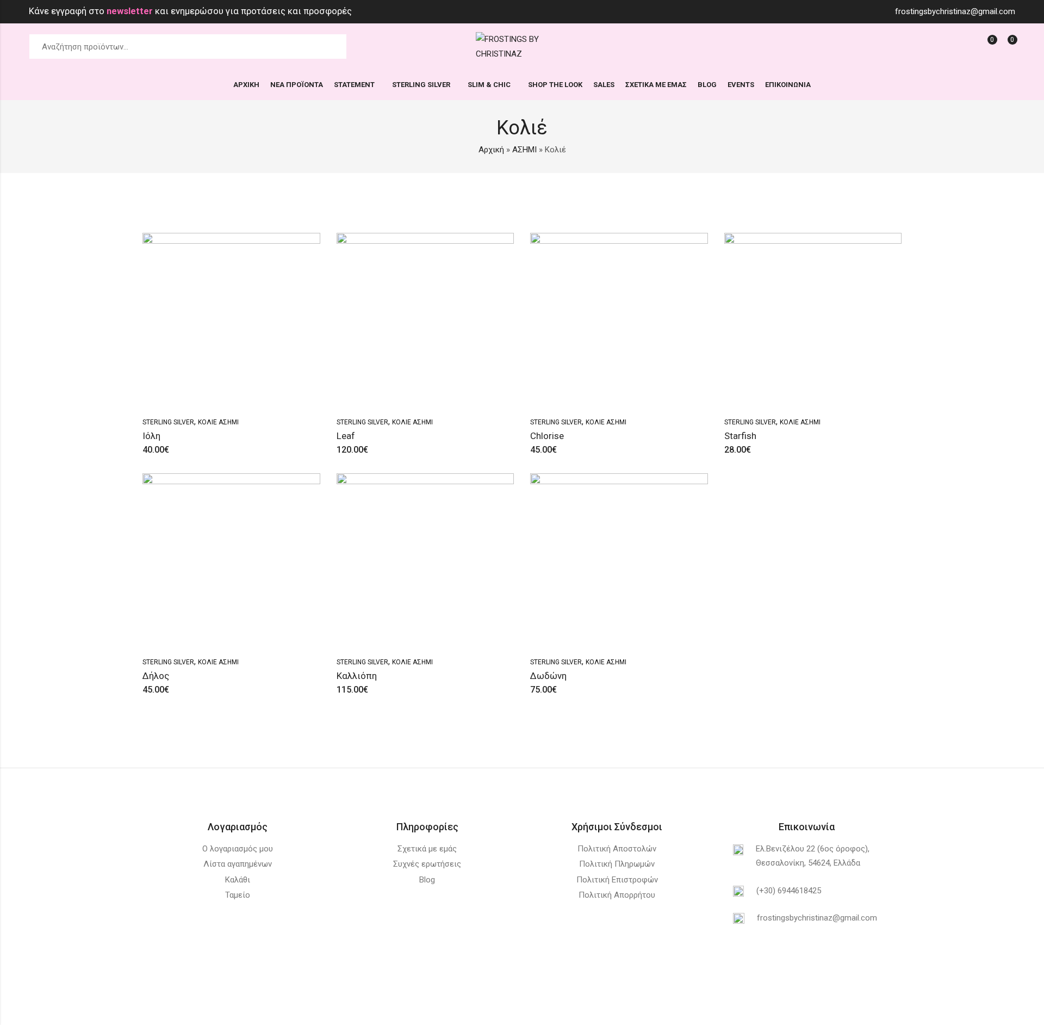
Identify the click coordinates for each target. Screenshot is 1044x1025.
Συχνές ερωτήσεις (427, 864)
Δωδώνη (548, 675)
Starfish (740, 435)
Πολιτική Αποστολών (616, 849)
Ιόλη (151, 435)
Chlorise (547, 435)
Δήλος (155, 675)
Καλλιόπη (357, 675)
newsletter (131, 11)
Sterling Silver (168, 422)
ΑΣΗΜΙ (524, 150)
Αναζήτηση (332, 46)
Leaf (346, 435)
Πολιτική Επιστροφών (617, 880)
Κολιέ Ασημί (218, 422)
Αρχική (491, 150)
